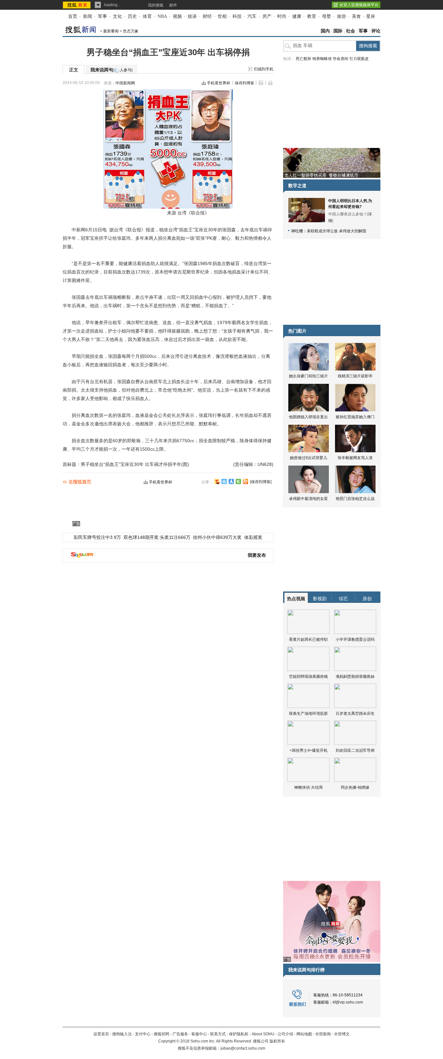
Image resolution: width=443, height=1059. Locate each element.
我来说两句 (111, 69)
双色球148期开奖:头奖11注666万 (157, 537)
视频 (177, 16)
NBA (162, 16)
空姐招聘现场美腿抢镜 (308, 676)
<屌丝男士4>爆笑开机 (309, 750)
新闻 (87, 16)
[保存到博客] (260, 482)
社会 (350, 31)
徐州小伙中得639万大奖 (217, 537)
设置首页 (101, 1034)
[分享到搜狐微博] (217, 481)
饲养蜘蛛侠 (322, 58)
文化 (117, 16)
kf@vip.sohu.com (348, 1002)
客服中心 (199, 1034)
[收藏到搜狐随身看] (238, 481)
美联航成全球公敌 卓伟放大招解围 (336, 231)
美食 (356, 16)
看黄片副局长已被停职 (308, 639)
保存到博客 (244, 83)
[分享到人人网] (231, 481)
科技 (237, 16)
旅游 (341, 16)
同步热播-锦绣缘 (355, 787)
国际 (337, 31)
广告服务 (180, 1034)
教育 (311, 16)
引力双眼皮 (359, 58)
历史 (132, 16)
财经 (207, 16)
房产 (266, 16)
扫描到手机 (263, 69)
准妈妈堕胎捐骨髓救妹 (355, 676)
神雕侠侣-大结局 (308, 787)
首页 (72, 16)
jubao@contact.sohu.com (243, 1048)
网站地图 (304, 1034)
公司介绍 (285, 1034)
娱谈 (192, 16)
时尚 (281, 16)
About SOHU (263, 1034)
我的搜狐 (155, 5)
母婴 (326, 16)
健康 (296, 16)
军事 (102, 16)
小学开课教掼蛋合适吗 (355, 639)
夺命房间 (340, 58)
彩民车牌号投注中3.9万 (97, 537)
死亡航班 (303, 58)
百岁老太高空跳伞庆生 (355, 713)
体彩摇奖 (253, 537)
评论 (375, 31)
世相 (222, 16)
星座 (370, 16)
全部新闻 (323, 1034)
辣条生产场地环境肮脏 (308, 713)
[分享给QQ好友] (224, 481)
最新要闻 (111, 31)
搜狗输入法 (122, 1034)
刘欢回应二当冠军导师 (355, 750)
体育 (147, 16)
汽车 (252, 16)
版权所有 (277, 1041)
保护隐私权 (238, 1034)
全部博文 (342, 1034)
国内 (325, 31)
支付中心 (142, 1034)
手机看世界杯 (218, 83)
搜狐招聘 (161, 1034)
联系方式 (218, 1034)
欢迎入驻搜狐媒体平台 (359, 5)
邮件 (173, 5)
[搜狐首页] (77, 5)
